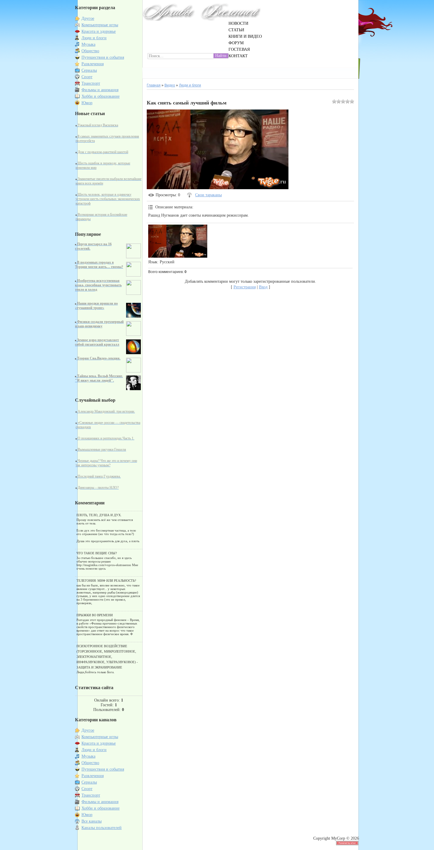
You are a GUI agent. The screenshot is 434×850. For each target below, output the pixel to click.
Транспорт (90, 83)
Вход (263, 287)
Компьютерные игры (99, 25)
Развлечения (92, 64)
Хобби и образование (100, 96)
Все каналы (91, 821)
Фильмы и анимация (99, 90)
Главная (154, 85)
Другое (87, 18)
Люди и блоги (94, 38)
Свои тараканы (208, 195)
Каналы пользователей (101, 828)
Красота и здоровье (98, 31)
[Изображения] (177, 241)
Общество (90, 51)
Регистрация (245, 287)
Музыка (88, 44)
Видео (169, 85)
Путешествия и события (102, 57)
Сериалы (89, 70)
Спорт (86, 77)
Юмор (86, 103)
